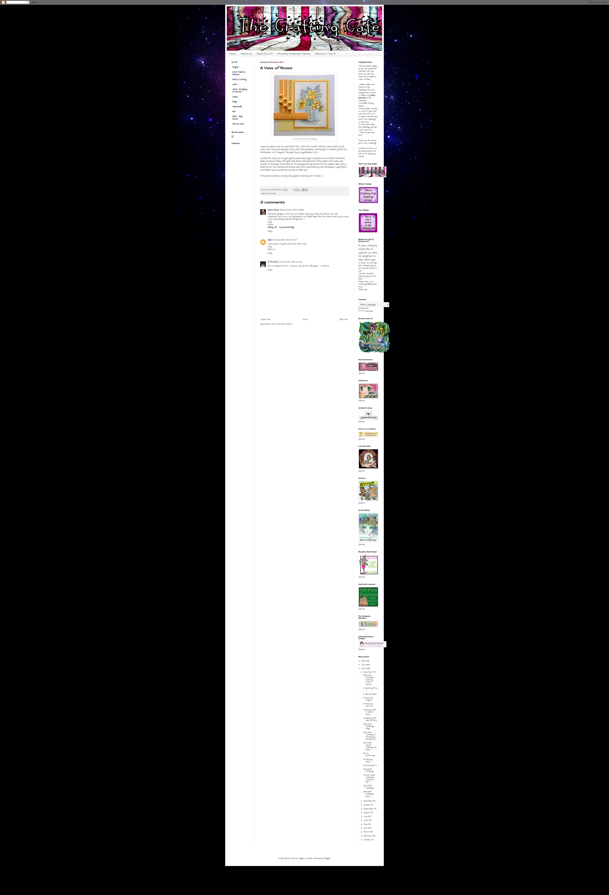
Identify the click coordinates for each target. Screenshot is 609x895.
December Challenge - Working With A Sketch (369, 680)
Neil (234, 111)
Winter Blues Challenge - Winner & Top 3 (369, 779)
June (365, 820)
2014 (363, 665)
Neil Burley (312, 139)
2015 (363, 661)
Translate (369, 311)
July (365, 816)
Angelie (235, 67)
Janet (234, 84)
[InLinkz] (233, 136)
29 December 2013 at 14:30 (290, 262)
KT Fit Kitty (273, 262)
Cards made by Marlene (238, 73)
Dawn (270, 240)
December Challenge (368, 770)
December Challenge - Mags (369, 726)
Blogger (327, 858)
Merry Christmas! (369, 754)
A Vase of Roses (370, 694)
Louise (235, 96)
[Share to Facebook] (303, 189)
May (365, 824)
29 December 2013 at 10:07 (285, 240)
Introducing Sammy (368, 705)
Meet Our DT (265, 53)
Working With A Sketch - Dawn (369, 712)
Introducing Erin (370, 765)
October (367, 805)
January (367, 839)
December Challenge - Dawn (369, 794)
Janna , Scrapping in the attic (239, 90)
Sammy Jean (238, 124)
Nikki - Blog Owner (237, 117)
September (368, 808)
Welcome (246, 53)
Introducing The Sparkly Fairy (370, 719)
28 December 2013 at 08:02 (292, 210)
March (366, 832)
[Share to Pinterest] (306, 189)
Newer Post (266, 319)
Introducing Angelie (368, 699)
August (366, 812)
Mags (234, 101)
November (368, 801)
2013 (363, 668)
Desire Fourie (273, 210)
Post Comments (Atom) (282, 324)
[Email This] (294, 189)
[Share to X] (300, 189)
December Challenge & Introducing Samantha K (369, 736)
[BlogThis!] (297, 189)
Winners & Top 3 (325, 53)
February (367, 836)
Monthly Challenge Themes (294, 53)
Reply (270, 231)
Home (232, 53)
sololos (310, 858)
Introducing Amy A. (370, 689)
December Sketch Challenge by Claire (369, 746)
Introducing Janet (368, 760)
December (368, 672)
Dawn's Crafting (239, 79)
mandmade (237, 106)
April (365, 828)
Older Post (343, 319)
